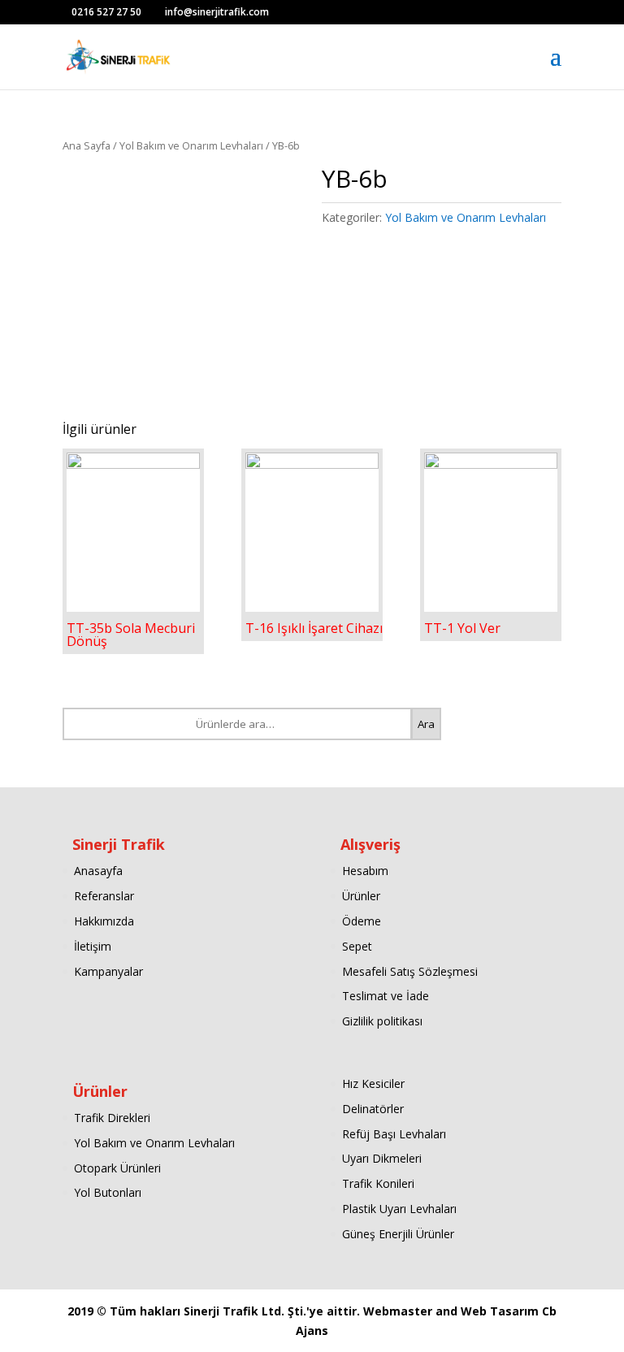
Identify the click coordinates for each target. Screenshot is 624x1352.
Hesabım (365, 870)
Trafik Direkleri (112, 1117)
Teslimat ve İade (385, 995)
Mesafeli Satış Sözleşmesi (410, 971)
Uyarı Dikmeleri (382, 1158)
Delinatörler (373, 1108)
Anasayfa (98, 870)
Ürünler (361, 896)
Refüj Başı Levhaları (394, 1134)
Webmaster (399, 1311)
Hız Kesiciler (373, 1083)
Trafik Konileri (378, 1183)
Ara (426, 724)
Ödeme (361, 921)
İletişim (92, 946)
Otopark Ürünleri (117, 1168)
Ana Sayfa (86, 145)
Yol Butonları (107, 1192)
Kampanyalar (108, 971)
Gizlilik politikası (382, 1021)
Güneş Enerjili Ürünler (398, 1234)
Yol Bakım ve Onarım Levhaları (191, 145)
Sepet (357, 946)
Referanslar (104, 896)
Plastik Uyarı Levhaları (399, 1208)
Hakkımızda (104, 921)
